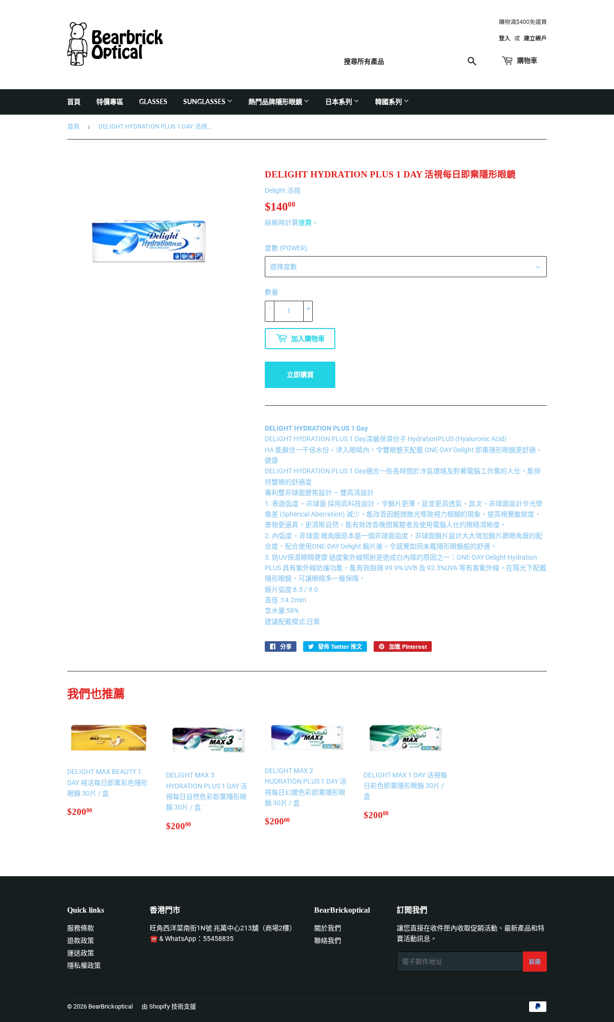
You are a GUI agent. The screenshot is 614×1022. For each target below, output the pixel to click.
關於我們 (327, 928)
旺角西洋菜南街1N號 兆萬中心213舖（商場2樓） (223, 928)
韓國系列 (389, 101)
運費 (305, 222)
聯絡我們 (327, 940)
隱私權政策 (84, 965)
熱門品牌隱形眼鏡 (276, 101)
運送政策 (80, 953)
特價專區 (109, 101)
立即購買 (300, 374)
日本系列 (339, 101)
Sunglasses (205, 101)
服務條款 (80, 928)
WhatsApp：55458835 (199, 938)
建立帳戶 (535, 38)
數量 (271, 292)
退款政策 (80, 940)
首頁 (74, 101)
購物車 (526, 60)
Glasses (153, 101)
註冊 (535, 961)
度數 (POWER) (286, 248)
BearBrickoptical (110, 1006)
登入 (504, 38)
